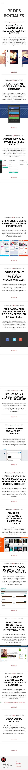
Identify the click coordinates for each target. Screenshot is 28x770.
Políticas (18, 766)
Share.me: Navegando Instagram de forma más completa (14, 518)
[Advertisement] (14, 199)
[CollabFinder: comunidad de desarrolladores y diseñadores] (14, 702)
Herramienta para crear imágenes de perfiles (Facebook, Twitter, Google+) (14, 480)
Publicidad (18, 763)
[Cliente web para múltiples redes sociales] (14, 166)
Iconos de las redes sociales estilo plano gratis (14, 397)
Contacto (18, 765)
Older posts (14, 750)
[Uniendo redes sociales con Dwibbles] (14, 455)
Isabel (14, 80)
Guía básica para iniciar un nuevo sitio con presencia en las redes (14, 313)
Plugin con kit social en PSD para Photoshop (14, 86)
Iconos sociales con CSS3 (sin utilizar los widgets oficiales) (14, 276)
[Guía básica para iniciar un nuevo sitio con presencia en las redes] (14, 339)
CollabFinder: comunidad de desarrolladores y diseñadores (14, 681)
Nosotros (18, 762)
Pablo (13, 268)
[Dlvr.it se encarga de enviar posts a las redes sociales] (14, 597)
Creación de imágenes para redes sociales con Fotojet (14, 29)
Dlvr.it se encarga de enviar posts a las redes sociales (14, 570)
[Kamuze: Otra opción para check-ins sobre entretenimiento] (14, 653)
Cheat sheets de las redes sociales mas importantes (14, 223)
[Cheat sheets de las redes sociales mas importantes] (14, 248)
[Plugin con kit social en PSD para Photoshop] (14, 114)
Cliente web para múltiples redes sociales (14, 142)
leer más (14, 72)
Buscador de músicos (14, 720)
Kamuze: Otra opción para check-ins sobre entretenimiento (14, 626)
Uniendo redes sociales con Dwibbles (14, 431)
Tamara (13, 22)
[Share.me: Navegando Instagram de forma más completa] (14, 544)
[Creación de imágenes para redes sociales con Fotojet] (14, 58)
